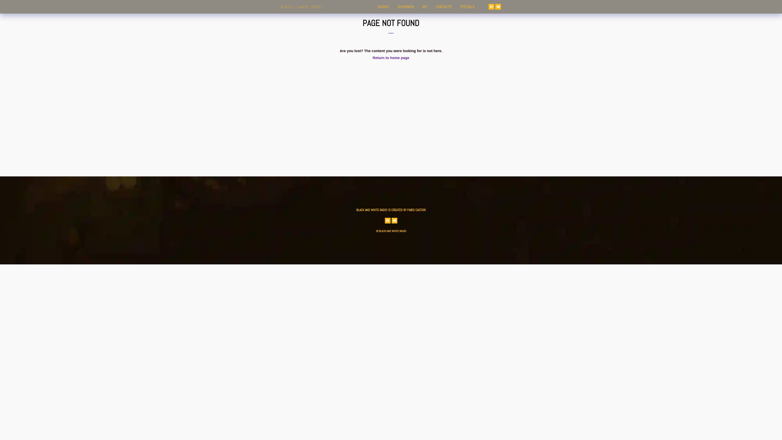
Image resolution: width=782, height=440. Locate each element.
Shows (383, 6)
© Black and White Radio (391, 231)
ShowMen (405, 6)
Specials (467, 6)
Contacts (444, 6)
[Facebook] (491, 7)
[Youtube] (498, 7)
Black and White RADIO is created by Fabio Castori (391, 210)
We (424, 6)
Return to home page (391, 58)
